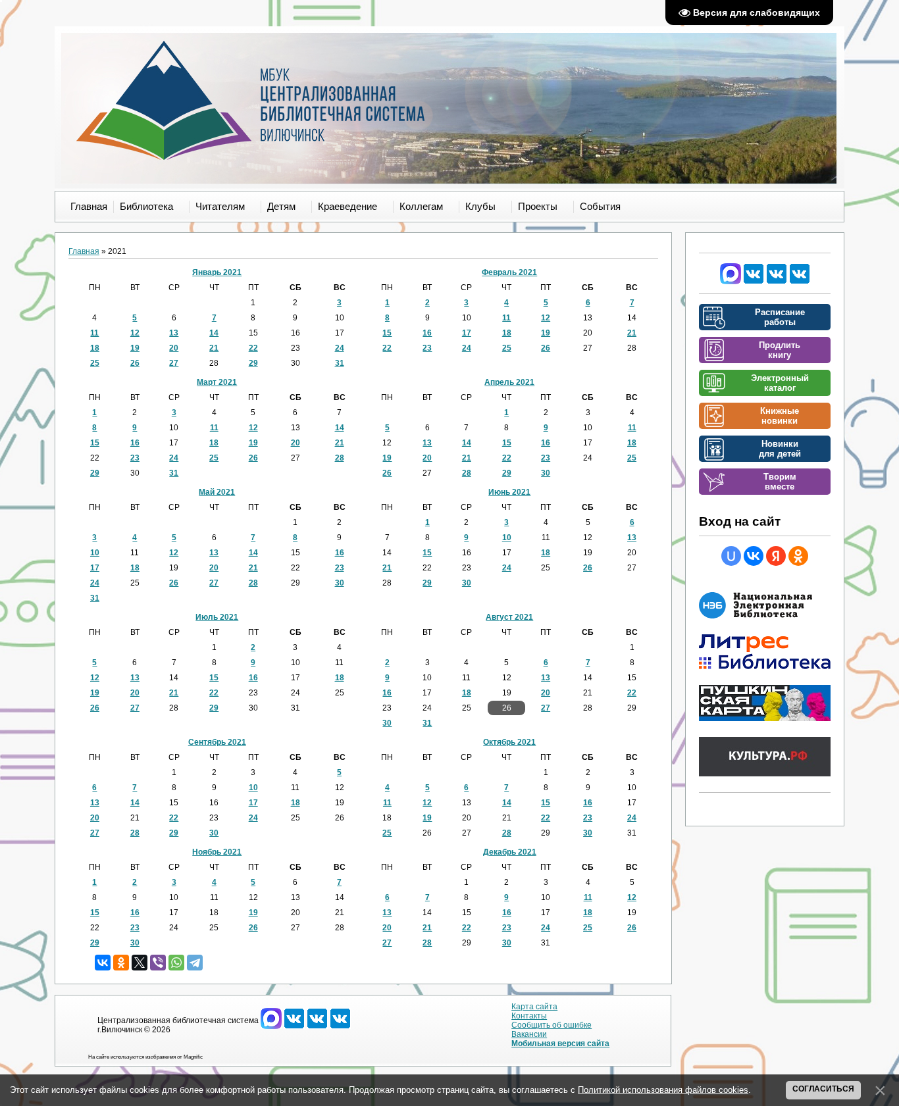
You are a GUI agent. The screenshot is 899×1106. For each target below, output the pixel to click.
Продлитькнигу (779, 350)
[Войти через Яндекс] (776, 556)
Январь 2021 (217, 272)
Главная (83, 251)
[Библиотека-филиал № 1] (776, 281)
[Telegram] (195, 962)
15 (387, 333)
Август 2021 (509, 617)
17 (466, 333)
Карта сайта (534, 1006)
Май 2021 (217, 492)
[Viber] (158, 962)
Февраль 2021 (509, 272)
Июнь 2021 (509, 492)
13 (173, 333)
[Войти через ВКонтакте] (753, 556)
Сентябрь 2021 (217, 742)
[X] (139, 962)
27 (173, 363)
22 (253, 348)
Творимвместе (779, 481)
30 (545, 473)
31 (339, 363)
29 (253, 363)
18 (94, 348)
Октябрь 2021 (509, 742)
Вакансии (529, 1034)
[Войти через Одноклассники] (798, 556)
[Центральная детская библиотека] (799, 281)
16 (427, 333)
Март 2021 (217, 382)
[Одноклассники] (121, 962)
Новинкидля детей (780, 449)
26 (135, 363)
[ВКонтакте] (103, 962)
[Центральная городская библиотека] (753, 281)
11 (94, 333)
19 (135, 348)
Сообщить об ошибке (551, 1025)
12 (135, 333)
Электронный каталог (780, 383)
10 (94, 552)
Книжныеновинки (779, 416)
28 (339, 458)
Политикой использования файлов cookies (663, 1090)
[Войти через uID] (731, 556)
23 (427, 348)
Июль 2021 (216, 617)
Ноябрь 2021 (217, 852)
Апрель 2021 (509, 382)
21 (213, 348)
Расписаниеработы (780, 317)
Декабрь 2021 (509, 852)
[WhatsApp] (176, 962)
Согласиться (823, 1088)
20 (173, 348)
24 (339, 348)
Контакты (529, 1015)
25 (94, 363)
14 (213, 333)
